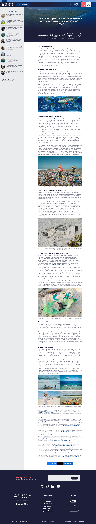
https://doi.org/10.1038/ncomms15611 (45, 417)
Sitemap (52, 521)
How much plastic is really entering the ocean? (14, 16)
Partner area (77, 1)
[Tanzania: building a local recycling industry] (3, 73)
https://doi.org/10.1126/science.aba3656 (45, 412)
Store (89, 5)
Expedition (49, 15)
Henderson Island (55, 264)
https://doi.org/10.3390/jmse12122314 (45, 434)
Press (72, 1)
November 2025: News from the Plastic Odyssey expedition (13, 60)
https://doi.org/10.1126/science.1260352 (45, 415)
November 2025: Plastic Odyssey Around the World (14, 54)
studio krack (81, 521)
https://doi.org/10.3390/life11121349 (64, 443)
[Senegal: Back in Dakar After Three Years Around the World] (3, 29)
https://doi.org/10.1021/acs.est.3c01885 (45, 453)
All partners (73, 510)
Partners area (47, 506)
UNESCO (40, 255)
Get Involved (29, 1)
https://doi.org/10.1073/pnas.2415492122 (54, 428)
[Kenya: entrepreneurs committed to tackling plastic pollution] (3, 67)
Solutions (10, 1)
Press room (22, 508)
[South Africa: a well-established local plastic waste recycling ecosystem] (3, 41)
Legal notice (45, 521)
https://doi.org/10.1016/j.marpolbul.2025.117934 (70, 425)
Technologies (23, 1)
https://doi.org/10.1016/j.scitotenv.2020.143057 (69, 431)
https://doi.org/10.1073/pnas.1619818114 (47, 421)
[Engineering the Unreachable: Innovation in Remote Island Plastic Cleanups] (3, 22)
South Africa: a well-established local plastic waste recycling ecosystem (13, 41)
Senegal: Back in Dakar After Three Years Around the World (14, 28)
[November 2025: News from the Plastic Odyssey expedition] (3, 60)
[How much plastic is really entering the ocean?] (3, 16)
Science (57, 15)
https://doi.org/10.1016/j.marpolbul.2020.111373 (65, 445)
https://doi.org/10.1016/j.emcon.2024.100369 (62, 440)
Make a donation (22, 4)
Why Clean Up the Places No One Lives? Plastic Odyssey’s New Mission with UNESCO (13, 35)
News (66, 1)
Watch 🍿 (5, 1)
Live (83, 5)
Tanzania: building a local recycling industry (14, 73)
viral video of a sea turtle (59, 119)
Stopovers (16, 1)
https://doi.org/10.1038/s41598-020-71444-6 (63, 450)
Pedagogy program (48, 508)
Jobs (69, 1)
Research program (48, 511)
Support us (48, 501)
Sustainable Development (68, 15)
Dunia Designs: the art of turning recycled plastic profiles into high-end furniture (14, 48)
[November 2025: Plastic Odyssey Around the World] (3, 54)
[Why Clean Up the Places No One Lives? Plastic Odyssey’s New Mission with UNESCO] (3, 35)
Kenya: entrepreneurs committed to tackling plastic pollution (14, 66)
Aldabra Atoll (67, 264)
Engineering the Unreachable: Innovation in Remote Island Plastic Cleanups (14, 22)
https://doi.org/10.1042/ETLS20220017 (48, 438)
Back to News (6, 79)
